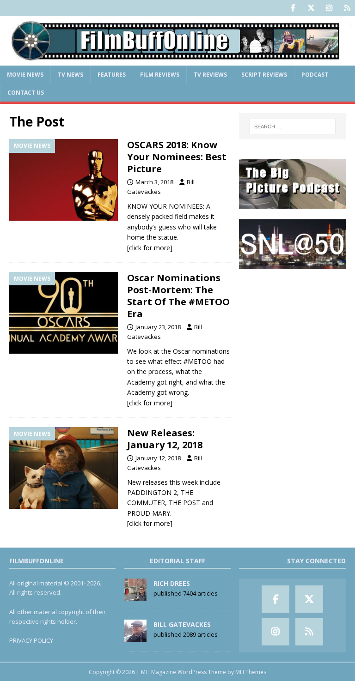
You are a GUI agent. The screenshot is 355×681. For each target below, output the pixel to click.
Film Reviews (159, 74)
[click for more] (149, 247)
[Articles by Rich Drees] (135, 595)
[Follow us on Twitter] (311, 8)
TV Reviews (210, 74)
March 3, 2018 (154, 182)
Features (112, 74)
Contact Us (25, 92)
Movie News (25, 74)
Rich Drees (171, 583)
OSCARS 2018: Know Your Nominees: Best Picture (176, 157)
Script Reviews (264, 74)
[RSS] (347, 8)
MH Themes (250, 672)
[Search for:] (292, 126)
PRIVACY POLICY (31, 640)
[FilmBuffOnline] (177, 59)
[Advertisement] (292, 325)
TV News (70, 74)
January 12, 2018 (158, 458)
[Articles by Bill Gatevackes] (135, 637)
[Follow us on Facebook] (293, 8)
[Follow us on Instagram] (329, 8)
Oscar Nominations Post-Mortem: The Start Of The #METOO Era (178, 295)
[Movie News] (63, 180)
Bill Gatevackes (182, 624)
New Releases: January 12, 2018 (164, 439)
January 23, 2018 (158, 327)
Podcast (314, 74)
